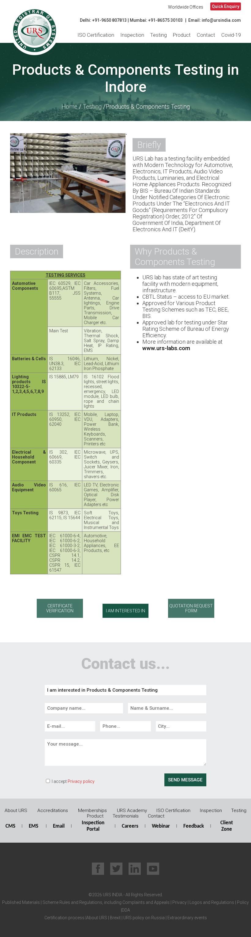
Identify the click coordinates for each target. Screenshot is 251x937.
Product (182, 35)
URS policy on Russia (144, 917)
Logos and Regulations (211, 902)
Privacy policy (81, 781)
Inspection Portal (93, 826)
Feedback (193, 826)
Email (59, 826)
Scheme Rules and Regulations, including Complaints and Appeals (106, 902)
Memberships (92, 810)
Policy (242, 902)
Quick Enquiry (225, 6)
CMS (10, 826)
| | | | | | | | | (125, 910)
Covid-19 (231, 35)
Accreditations (52, 810)
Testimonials (126, 816)
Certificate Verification (59, 608)
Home (69, 106)
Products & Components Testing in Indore (125, 78)
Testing (158, 35)
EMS (33, 826)
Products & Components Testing (148, 106)
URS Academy (132, 810)
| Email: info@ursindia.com (213, 20)
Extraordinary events (187, 917)
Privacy (179, 902)
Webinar (161, 826)
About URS (16, 810)
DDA (126, 910)
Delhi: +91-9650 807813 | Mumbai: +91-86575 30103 (131, 20)
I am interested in (125, 610)
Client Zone (226, 826)
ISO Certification (95, 35)
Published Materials (21, 902)
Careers (130, 826)
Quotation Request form (191, 608)
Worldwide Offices (185, 7)
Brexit (115, 917)
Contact (206, 35)
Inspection (132, 35)
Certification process (64, 917)
